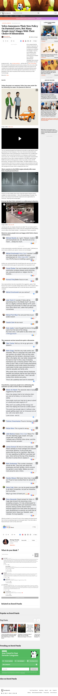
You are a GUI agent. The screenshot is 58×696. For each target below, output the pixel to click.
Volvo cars (10, 126)
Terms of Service (53, 692)
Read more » (12, 545)
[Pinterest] (5, 693)
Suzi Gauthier (8, 566)
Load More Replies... (9, 582)
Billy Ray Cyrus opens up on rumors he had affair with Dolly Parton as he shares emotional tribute (49, 131)
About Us (46, 690)
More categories (6, 664)
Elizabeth (5, 572)
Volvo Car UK (11, 224)
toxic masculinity (32, 63)
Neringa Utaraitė (7, 36)
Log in (55, 13)
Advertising (41, 690)
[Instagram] (3, 693)
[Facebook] (1, 693)
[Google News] (16, 693)
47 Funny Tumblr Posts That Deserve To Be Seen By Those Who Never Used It (48, 72)
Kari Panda (6, 584)
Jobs (50, 690)
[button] (35, 620)
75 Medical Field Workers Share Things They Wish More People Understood (49, 38)
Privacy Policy (46, 692)
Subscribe (34, 669)
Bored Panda (5, 690)
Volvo (7, 75)
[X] (7, 693)
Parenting (9, 23)
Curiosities (4, 23)
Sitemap (29, 692)
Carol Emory (8, 579)
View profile (23, 540)
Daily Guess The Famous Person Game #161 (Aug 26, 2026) (49, 55)
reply (8, 564)
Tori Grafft (5, 558)
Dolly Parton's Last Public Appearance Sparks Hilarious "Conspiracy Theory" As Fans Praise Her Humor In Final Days (49, 96)
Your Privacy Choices (34, 690)
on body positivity (16, 63)
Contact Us (55, 690)
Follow (33, 540)
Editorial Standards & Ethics (37, 692)
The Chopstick (8, 591)
